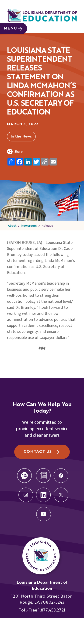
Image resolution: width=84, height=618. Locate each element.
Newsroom (29, 225)
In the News (21, 136)
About (12, 225)
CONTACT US (38, 452)
